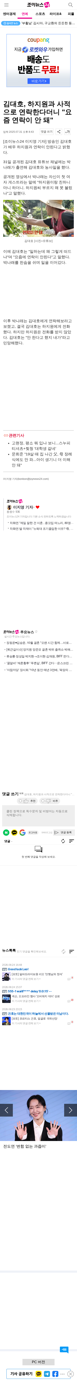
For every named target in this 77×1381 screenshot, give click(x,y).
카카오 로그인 (14, 832)
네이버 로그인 (6, 832)
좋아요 (37, 507)
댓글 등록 (66, 832)
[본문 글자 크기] (67, 131)
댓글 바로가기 (64, 1350)
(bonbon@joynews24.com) (33, 478)
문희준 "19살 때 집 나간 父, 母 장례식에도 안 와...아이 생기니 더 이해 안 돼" (42, 459)
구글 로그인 (22, 832)
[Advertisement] (38, 292)
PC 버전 (38, 1362)
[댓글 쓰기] (46, 131)
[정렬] (71, 951)
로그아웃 (33, 832)
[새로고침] (63, 951)
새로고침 (36, 631)
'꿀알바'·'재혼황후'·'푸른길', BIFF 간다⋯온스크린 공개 (40, 663)
